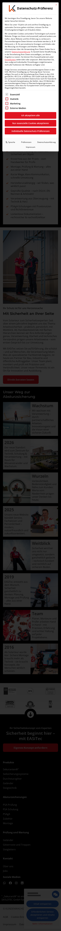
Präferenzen (26, 142)
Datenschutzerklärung (21, 51)
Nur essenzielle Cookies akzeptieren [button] (30, 123)
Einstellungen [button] (10, 59)
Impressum (30, 147)
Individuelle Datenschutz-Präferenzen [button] (31, 131)
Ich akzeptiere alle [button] (30, 115)
